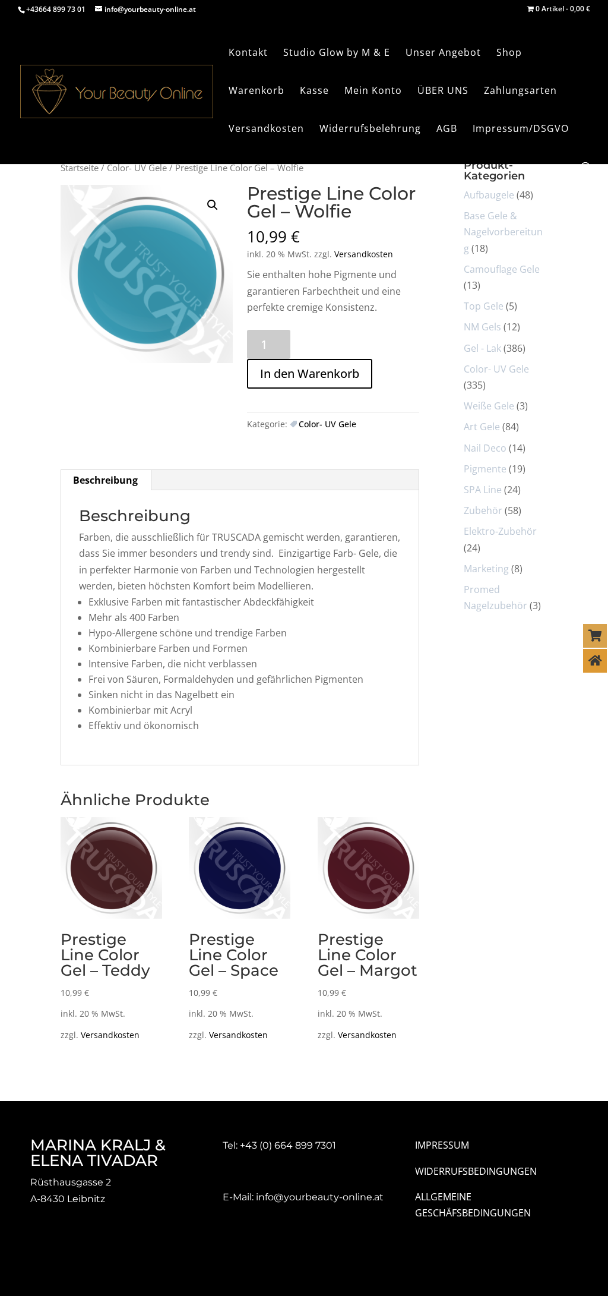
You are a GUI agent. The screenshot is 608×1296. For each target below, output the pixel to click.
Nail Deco (485, 448)
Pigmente (485, 468)
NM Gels (482, 326)
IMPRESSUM (442, 1145)
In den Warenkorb (309, 373)
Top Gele (484, 306)
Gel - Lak (482, 348)
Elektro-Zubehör (500, 531)
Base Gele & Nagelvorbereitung (503, 231)
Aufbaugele (489, 194)
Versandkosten (363, 254)
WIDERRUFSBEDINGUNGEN (476, 1171)
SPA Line (483, 489)
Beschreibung (105, 480)
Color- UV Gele (137, 168)
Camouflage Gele (502, 269)
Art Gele (482, 426)
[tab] (105, 480)
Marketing (486, 568)
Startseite (80, 168)
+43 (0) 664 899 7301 (288, 1145)
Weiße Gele (489, 405)
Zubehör (483, 510)
